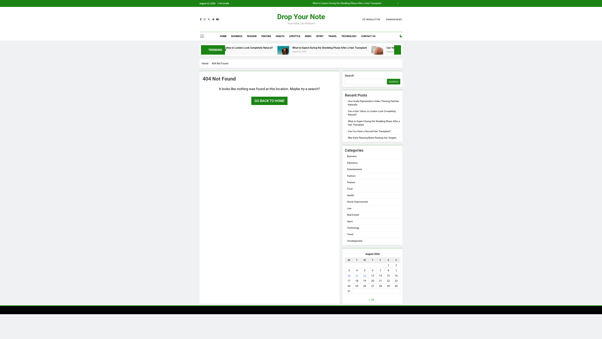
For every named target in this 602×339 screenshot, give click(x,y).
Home (223, 36)
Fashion (252, 36)
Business (236, 36)
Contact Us (368, 36)
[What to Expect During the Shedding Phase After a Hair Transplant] (268, 52)
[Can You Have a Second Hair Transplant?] (362, 52)
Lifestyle (294, 36)
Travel (332, 36)
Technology (348, 36)
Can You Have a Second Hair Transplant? (369, 131)
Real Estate (353, 214)
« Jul (371, 299)
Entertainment (354, 169)
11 (356, 275)
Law (349, 208)
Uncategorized (354, 240)
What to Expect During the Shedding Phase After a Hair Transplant (347, 3)
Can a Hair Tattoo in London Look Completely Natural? (227, 47)
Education (352, 162)
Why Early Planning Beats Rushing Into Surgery (372, 137)
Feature (266, 36)
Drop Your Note (301, 17)
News (308, 36)
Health (280, 36)
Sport (320, 36)
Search (349, 75)
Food (349, 188)
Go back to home (269, 101)
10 (349, 275)
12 (364, 275)
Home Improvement (357, 201)
